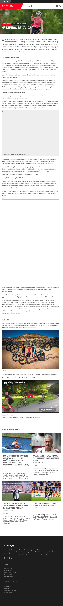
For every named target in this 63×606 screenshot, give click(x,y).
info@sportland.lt (8, 576)
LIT (54, 1)
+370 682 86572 (8, 574)
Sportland (6, 588)
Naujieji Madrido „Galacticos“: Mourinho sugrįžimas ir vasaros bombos (46, 458)
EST (57, 1)
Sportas (24, 23)
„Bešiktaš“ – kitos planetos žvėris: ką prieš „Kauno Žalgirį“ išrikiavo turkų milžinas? (15, 506)
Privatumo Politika (8, 592)
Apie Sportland (7, 586)
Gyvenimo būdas (17, 23)
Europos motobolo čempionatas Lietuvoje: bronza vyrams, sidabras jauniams (33, 1)
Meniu (28, 6)
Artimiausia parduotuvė (10, 590)
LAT (60, 1)
